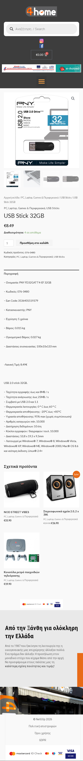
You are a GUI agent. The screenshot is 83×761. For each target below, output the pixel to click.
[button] (41, 81)
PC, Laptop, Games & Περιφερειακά (40, 197)
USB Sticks (65, 197)
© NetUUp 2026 (42, 719)
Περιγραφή (11, 273)
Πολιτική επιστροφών (43, 726)
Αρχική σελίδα (11, 197)
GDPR (42, 740)
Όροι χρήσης (43, 733)
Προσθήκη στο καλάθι (34, 242)
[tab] (41, 273)
